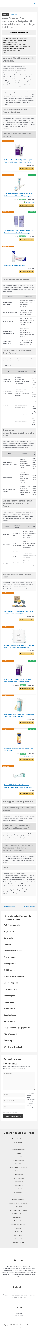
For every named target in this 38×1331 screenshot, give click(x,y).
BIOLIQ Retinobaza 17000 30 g (14, 265)
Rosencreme (18, 1196)
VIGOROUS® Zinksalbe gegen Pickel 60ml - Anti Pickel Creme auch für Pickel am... (19, 646)
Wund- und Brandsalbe (14, 1047)
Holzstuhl (18, 1153)
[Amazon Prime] (29, 202)
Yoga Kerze (9, 931)
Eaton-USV (18, 1164)
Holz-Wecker (18, 1157)
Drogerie (5, 14)
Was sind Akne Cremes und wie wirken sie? (15, 38)
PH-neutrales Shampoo (18, 1139)
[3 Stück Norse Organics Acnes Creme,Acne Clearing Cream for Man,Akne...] (19, 602)
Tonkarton (18, 1171)
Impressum (19, 1313)
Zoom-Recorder (18, 1182)
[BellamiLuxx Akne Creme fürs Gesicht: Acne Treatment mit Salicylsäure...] (19, 705)
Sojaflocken (9, 938)
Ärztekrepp (9, 1040)
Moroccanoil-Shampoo (18, 1149)
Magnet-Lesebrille (18, 1217)
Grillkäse (7, 944)
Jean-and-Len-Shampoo (18, 1146)
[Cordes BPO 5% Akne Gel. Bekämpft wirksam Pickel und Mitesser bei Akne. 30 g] (19, 775)
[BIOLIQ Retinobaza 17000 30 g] (19, 256)
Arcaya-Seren (18, 1192)
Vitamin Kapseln (11, 983)
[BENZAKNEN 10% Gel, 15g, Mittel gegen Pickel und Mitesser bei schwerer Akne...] (19, 670)
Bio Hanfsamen (10, 957)
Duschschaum (10, 1015)
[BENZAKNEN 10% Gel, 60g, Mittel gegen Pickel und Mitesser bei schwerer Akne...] (19, 150)
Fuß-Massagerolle (12, 925)
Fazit (4, 53)
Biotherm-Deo (18, 1221)
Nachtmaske (9, 1008)
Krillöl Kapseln (10, 970)
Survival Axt (18, 1239)
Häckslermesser (18, 1235)
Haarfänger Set (10, 996)
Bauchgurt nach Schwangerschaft (18, 1203)
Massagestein (10, 1021)
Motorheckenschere (18, 1242)
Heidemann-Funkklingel (18, 1178)
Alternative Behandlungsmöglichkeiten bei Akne (16, 46)
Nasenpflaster (10, 963)
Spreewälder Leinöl (18, 1160)
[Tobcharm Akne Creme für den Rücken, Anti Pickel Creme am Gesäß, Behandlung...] (19, 221)
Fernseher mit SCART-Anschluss (18, 1167)
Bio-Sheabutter (10, 989)
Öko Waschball (10, 1034)
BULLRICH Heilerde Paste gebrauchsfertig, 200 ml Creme (18, 749)
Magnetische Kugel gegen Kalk (17, 1028)
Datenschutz (19, 1315)
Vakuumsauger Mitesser (14, 976)
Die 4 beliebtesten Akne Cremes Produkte (14, 40)
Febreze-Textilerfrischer (18, 1224)
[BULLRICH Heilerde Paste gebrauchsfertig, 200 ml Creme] (19, 739)
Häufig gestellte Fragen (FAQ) (11, 51)
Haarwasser (9, 1002)
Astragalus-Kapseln (18, 1185)
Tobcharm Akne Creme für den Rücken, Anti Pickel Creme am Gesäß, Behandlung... (18, 232)
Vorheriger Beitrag (8, 907)
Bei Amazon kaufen (27, 168)
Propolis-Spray (18, 1232)
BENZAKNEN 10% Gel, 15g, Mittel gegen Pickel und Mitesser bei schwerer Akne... (18, 680)
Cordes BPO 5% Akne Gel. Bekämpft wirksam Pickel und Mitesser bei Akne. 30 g (18, 786)
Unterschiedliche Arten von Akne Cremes (14, 44)
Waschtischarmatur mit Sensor (18, 1210)
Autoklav (18, 1228)
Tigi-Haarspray (18, 1142)
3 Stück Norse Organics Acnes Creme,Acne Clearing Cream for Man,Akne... (18, 613)
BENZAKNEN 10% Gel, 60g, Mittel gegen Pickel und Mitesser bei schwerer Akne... (18, 161)
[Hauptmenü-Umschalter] (34, 3)
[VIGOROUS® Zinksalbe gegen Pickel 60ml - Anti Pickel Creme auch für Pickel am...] (19, 636)
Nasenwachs (18, 1207)
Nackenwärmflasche (13, 951)
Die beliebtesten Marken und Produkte (13, 49)
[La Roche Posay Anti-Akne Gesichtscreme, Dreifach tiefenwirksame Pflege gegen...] (19, 184)
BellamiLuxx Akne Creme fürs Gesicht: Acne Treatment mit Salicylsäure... (19, 715)
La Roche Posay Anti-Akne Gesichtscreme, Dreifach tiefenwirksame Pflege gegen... (18, 195)
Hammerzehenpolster (18, 1199)
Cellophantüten (18, 1174)
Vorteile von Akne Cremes (10, 42)
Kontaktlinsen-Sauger (18, 1214)
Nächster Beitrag (30, 907)
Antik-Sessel (18, 1189)
